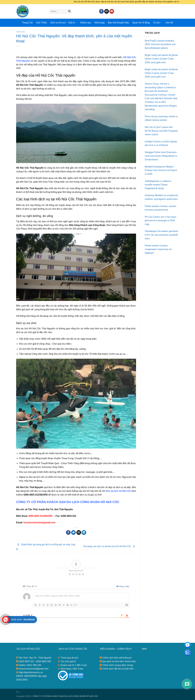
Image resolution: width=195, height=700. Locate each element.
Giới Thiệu (41, 22)
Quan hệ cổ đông (141, 22)
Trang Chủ (27, 22)
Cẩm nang (20, 32)
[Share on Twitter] (73, 532)
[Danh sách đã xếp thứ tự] (52, 605)
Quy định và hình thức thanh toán (119, 661)
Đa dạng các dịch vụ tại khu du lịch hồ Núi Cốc (107, 546)
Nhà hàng (99, 22)
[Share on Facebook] (68, 532)
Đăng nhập (124, 586)
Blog (18, 692)
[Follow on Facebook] (101, 11)
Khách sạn (85, 22)
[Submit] (69, 11)
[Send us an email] (106, 11)
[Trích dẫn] (60, 605)
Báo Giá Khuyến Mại (118, 22)
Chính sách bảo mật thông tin (117, 657)
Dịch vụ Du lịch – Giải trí (62, 22)
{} (71, 605)
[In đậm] (36, 605)
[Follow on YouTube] (111, 11)
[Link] (68, 605)
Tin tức (156, 22)
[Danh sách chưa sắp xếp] (56, 605)
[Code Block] (64, 605)
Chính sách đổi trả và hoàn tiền (118, 668)
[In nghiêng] (40, 605)
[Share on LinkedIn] (84, 532)
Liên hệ (169, 22)
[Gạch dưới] (44, 605)
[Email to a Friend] (78, 532)
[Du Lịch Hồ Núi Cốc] (30, 11)
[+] (75, 605)
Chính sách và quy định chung (117, 665)
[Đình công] (48, 605)
